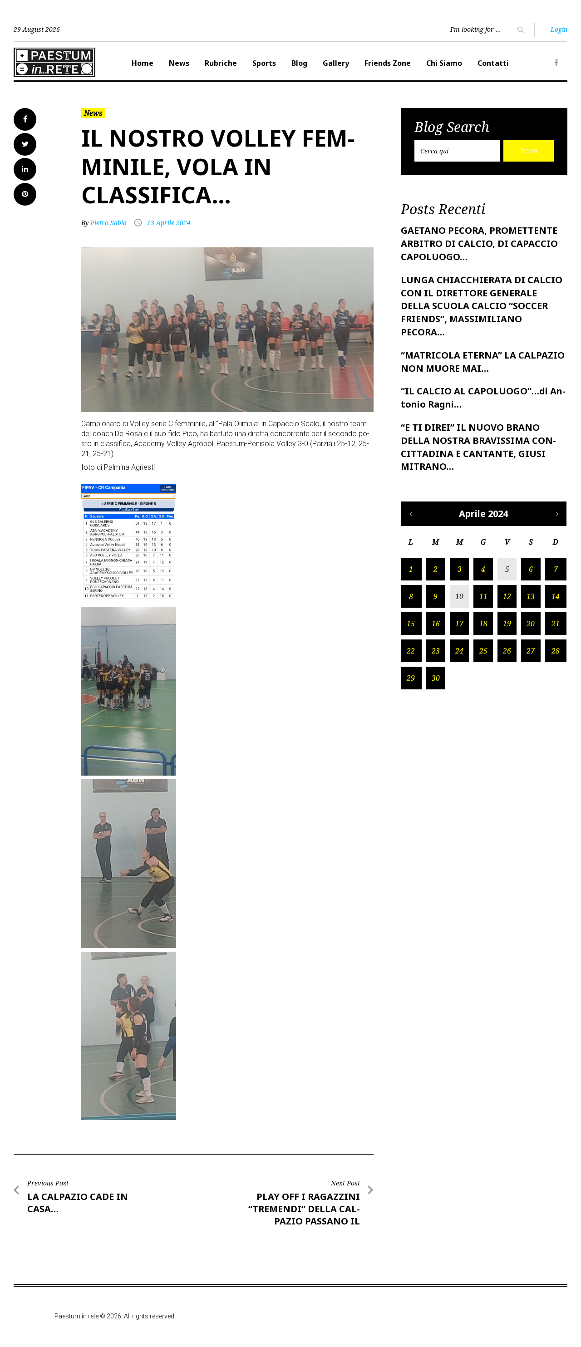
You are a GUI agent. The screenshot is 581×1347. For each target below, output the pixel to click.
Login (559, 29)
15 (411, 624)
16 (436, 624)
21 (555, 624)
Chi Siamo (444, 63)
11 (483, 596)
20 (531, 624)
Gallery (336, 63)
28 (555, 651)
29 (411, 678)
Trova (528, 151)
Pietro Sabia (108, 222)
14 (555, 596)
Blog (299, 63)
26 (507, 651)
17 (459, 624)
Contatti (493, 63)
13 (531, 596)
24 (459, 651)
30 (436, 678)
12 (507, 596)
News (179, 63)
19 (507, 624)
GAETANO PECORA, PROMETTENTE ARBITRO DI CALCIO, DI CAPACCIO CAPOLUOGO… (479, 243)
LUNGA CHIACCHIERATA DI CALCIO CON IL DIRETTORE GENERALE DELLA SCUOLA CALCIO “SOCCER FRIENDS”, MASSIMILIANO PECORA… (481, 306)
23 (436, 651)
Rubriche (221, 63)
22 (411, 651)
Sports (264, 63)
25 (483, 651)
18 (483, 624)
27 (531, 651)
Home (142, 63)
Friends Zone (387, 63)
